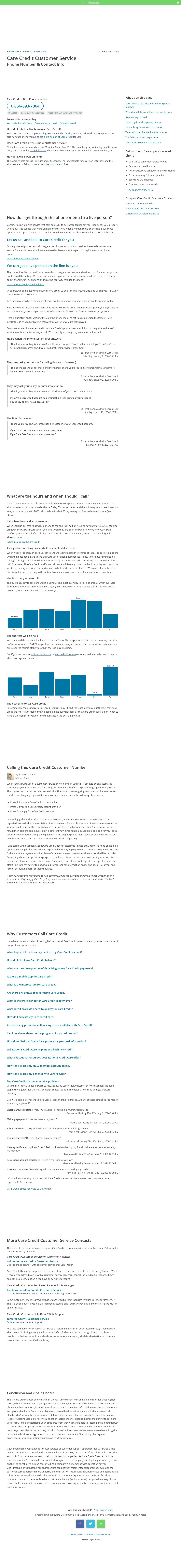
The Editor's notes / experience (142, 137)
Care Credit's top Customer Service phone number (147, 105)
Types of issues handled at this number (146, 132)
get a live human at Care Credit (56, 136)
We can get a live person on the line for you (42, 265)
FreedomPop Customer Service (142, 208)
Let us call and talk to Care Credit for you (40, 239)
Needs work (106, 1510)
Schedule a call (68, 123)
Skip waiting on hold (46, 123)
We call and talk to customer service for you (148, 112)
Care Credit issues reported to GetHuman (29, 1188)
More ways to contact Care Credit (143, 142)
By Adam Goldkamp (25, 774)
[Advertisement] (63, 190)
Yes (96, 1510)
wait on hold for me (65, 654)
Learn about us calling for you (23, 258)
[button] (178, 2)
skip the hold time (50, 164)
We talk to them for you (19, 123)
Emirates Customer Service (139, 203)
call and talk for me (41, 654)
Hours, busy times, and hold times (143, 127)
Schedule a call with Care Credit (23, 541)
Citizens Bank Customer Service (142, 213)
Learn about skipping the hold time (25, 284)
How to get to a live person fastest (143, 122)
